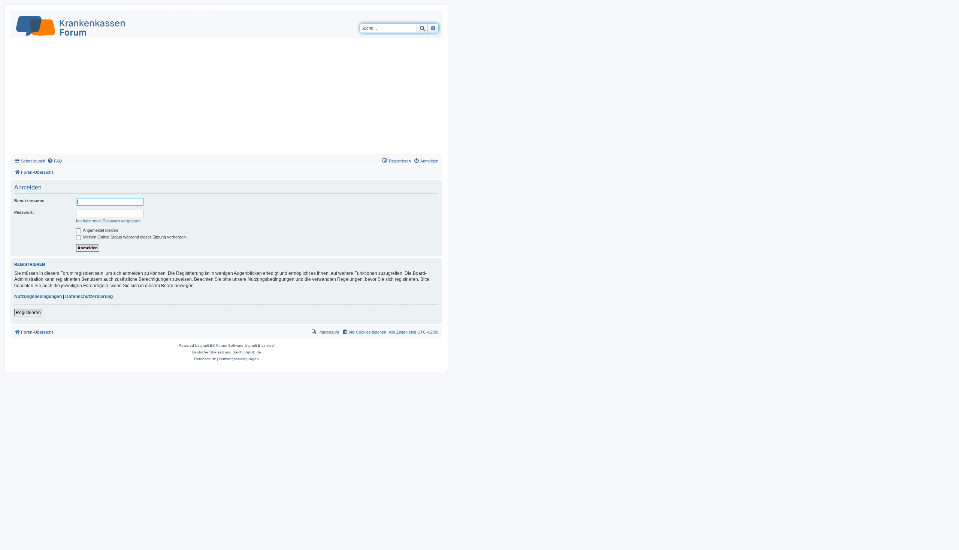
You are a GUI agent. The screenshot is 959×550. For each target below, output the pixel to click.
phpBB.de (252, 352)
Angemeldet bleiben (100, 230)
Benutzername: (29, 200)
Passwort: (24, 212)
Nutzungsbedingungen (38, 296)
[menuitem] (54, 161)
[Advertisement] (226, 98)
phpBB (206, 345)
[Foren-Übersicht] (71, 24)
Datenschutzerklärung (89, 296)
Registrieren (28, 312)
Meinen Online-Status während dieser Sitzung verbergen (134, 237)
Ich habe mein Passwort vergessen (108, 221)
